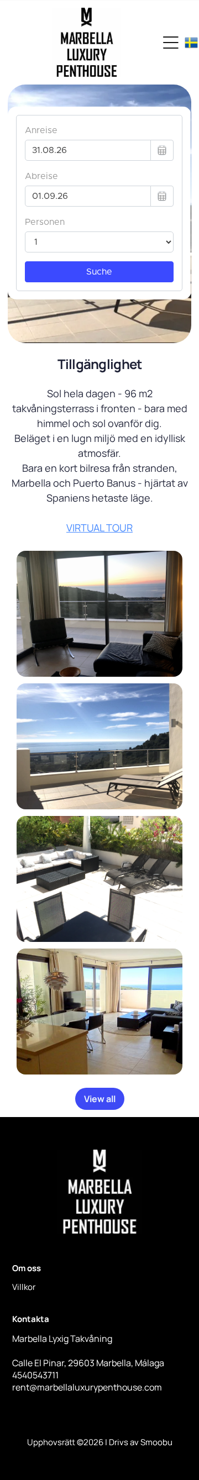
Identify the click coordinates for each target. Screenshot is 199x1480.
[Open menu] (171, 42)
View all (100, 1099)
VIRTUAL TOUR (99, 527)
